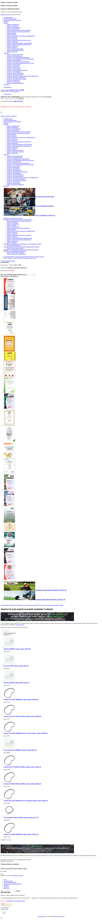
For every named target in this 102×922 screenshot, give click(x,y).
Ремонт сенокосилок (12, 46)
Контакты (6, 84)
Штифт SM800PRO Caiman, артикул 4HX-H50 (17, 649)
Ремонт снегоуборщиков (13, 27)
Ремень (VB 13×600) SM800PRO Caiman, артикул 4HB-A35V (21, 834)
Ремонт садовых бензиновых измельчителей (19, 44)
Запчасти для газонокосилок (14, 56)
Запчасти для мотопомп (13, 67)
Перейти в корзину (18, 875)
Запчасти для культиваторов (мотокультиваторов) (20, 58)
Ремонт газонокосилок (13, 24)
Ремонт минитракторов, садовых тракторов (19, 30)
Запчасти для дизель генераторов (16, 77)
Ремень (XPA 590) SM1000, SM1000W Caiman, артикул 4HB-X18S (22, 783)
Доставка (6, 21)
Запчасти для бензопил (13, 66)
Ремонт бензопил (11, 33)
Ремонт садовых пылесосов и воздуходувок (19, 40)
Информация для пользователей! (16, 900)
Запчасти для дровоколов (14, 71)
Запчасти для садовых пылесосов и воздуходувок (20, 63)
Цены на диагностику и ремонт (12, 884)
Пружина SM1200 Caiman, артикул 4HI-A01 (16, 682)
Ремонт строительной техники (15, 50)
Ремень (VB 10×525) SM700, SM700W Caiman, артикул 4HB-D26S (22, 716)
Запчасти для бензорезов (13, 81)
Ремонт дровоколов (12, 41)
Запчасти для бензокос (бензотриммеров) (18, 61)
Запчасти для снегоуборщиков (15, 73)
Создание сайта (42, 916)
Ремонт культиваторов (13, 28)
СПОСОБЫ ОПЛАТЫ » (9, 261)
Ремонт (6, 23)
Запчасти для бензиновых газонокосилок (18, 57)
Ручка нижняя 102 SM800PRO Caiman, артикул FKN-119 (20, 750)
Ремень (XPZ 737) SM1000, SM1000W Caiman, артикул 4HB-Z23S (22, 767)
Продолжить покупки (7, 875)
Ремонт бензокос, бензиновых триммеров (18, 31)
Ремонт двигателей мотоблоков (15, 252)
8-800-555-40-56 (5, 14)
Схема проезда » (15, 91)
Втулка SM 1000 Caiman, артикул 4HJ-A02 (16, 665)
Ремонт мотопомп (12, 47)
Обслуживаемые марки (10, 18)
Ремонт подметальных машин (15, 48)
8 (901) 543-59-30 (17, 101)
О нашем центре (8, 17)
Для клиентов (7, 87)
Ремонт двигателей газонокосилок (16, 254)
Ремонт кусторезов (12, 38)
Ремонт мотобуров (12, 37)
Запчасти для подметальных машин (16, 79)
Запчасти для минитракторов (15, 54)
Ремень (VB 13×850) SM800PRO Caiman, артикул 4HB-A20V (21, 699)
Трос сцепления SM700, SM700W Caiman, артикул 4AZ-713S (21, 817)
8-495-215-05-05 (20, 624)
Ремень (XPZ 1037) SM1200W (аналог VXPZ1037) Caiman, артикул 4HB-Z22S (26, 800)
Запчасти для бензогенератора (15, 74)
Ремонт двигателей (12, 51)
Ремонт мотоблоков (12, 26)
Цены (12, 20)
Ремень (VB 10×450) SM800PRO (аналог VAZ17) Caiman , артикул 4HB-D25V (26, 733)
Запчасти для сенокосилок (14, 68)
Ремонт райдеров (11, 34)
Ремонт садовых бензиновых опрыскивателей (19, 43)
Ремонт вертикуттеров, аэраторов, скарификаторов (21, 36)
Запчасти (6, 53)
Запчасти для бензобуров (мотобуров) (17, 70)
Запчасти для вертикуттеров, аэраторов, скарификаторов (22, 76)
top (1, 918)
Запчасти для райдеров (13, 80)
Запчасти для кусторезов (13, 64)
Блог (5, 879)
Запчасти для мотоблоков (14, 60)
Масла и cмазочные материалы (15, 83)
